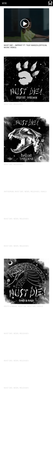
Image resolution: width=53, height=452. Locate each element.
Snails (44, 192)
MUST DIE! (8, 104)
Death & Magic (10, 306)
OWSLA (40, 306)
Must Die (22, 306)
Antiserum (9, 192)
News (26, 192)
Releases (18, 104)
